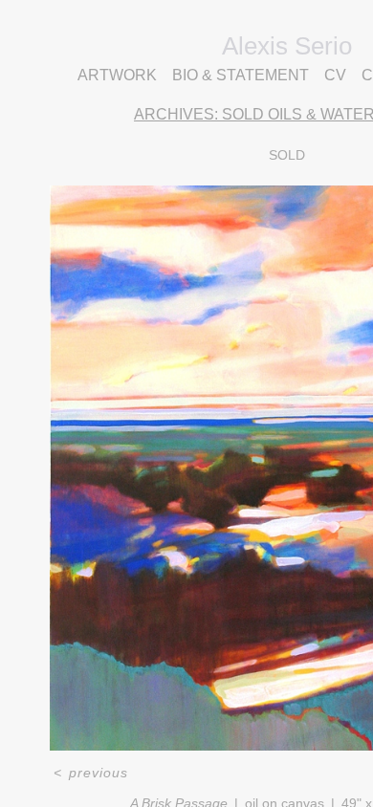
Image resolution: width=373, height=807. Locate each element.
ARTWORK (117, 75)
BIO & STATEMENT (240, 75)
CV (335, 75)
